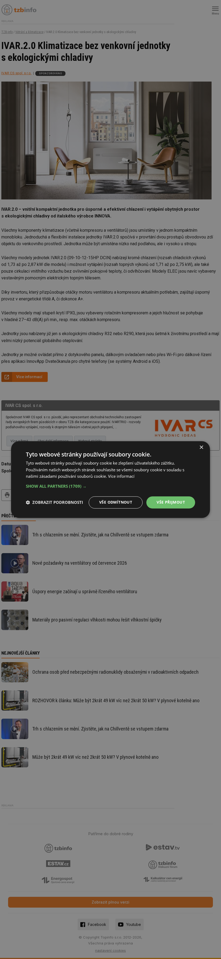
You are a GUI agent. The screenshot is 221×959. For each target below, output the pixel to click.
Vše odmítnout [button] (115, 502)
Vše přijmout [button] (171, 502)
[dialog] (110, 479)
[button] (110, 486)
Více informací (121, 476)
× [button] (201, 447)
